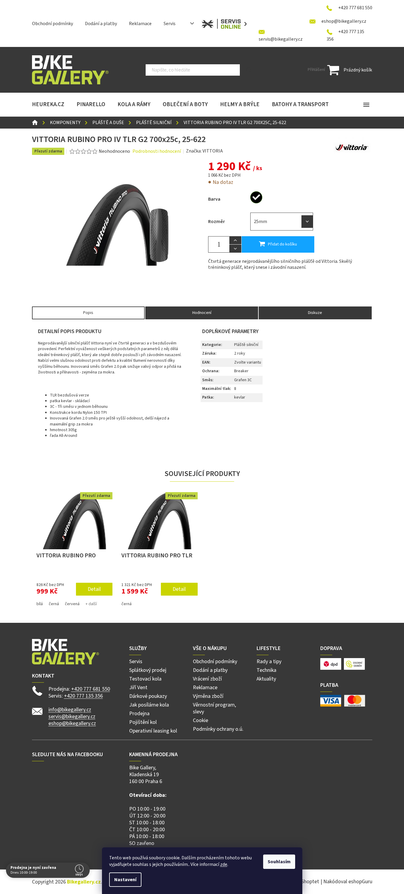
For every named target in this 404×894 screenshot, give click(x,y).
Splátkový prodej (147, 670)
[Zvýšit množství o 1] (235, 240)
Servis (170, 23)
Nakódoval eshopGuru (347, 881)
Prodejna (139, 713)
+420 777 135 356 (83, 695)
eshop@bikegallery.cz (72, 723)
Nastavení (125, 879)
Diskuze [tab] (315, 313)
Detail (94, 589)
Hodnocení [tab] (201, 313)
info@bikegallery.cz (69, 709)
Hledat (249, 70)
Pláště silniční (246, 345)
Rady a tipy (269, 661)
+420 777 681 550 (90, 689)
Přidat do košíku (282, 244)
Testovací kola (145, 678)
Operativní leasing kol (153, 730)
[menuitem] (48, 105)
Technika (266, 670)
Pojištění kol (143, 722)
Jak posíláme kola (149, 704)
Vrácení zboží (207, 678)
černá (54, 604)
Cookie (200, 720)
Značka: (204, 151)
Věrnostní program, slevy (214, 708)
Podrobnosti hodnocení (156, 151)
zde (223, 864)
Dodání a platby (101, 23)
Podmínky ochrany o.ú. (218, 729)
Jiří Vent (138, 687)
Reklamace (140, 23)
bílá (39, 604)
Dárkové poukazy (148, 696)
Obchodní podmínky (52, 23)
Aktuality (266, 678)
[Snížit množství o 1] (235, 248)
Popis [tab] (88, 313)
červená (72, 604)
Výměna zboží (208, 696)
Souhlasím (279, 861)
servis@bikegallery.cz (71, 716)
